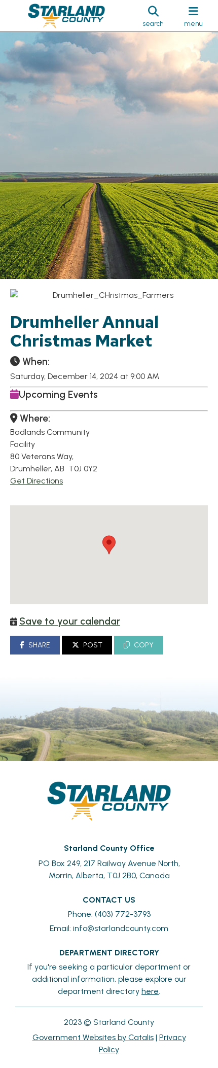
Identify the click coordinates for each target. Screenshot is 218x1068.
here (150, 991)
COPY (144, 645)
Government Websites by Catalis (93, 1037)
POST (92, 645)
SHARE (39, 645)
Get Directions (36, 481)
